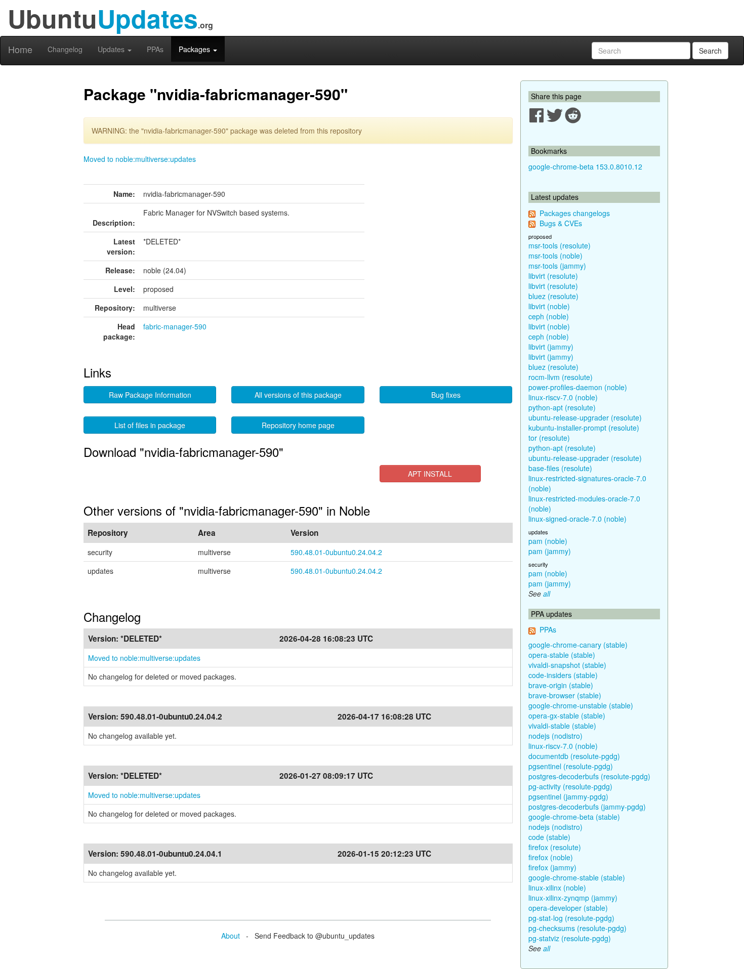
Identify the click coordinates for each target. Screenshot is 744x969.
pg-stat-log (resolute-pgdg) (571, 918)
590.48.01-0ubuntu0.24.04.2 (336, 552)
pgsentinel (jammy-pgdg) (568, 796)
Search (710, 51)
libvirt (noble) (549, 306)
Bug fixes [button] (446, 395)
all (546, 593)
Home (20, 49)
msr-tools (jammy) (557, 266)
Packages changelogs (575, 213)
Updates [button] (112, 49)
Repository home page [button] (298, 425)
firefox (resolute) (554, 847)
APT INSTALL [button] (430, 474)
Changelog (65, 49)
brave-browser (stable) (564, 695)
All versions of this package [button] (298, 395)
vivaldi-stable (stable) (562, 726)
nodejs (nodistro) (555, 736)
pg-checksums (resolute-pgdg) (577, 928)
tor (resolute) (549, 438)
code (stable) (549, 837)
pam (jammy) (549, 551)
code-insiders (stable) (563, 675)
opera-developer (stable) (568, 908)
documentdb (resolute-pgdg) (574, 756)
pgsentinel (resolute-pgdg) (570, 766)
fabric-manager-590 (174, 326)
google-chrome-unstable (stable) (580, 705)
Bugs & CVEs (561, 223)
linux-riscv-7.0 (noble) (563, 397)
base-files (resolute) (560, 468)
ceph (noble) (548, 316)
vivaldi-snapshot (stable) (567, 665)
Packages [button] (195, 49)
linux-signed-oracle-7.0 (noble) (577, 519)
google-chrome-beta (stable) (574, 817)
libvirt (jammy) (550, 347)
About (230, 936)
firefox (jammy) (552, 867)
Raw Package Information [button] (150, 395)
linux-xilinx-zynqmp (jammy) (572, 898)
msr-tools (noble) (555, 255)
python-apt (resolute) (562, 407)
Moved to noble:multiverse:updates (140, 159)
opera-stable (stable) (561, 655)
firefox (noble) (550, 857)
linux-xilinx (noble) (557, 887)
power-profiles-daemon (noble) (577, 387)
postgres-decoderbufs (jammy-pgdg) (587, 807)
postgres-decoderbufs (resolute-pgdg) (589, 776)
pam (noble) (547, 541)
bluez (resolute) (553, 296)
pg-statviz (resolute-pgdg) (569, 938)
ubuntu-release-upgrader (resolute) (585, 417)
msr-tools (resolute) (559, 245)
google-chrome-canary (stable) (578, 645)
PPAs (155, 49)
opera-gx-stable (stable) (566, 715)
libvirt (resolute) (553, 276)
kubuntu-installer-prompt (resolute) (583, 428)
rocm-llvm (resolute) (560, 377)
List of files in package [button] (149, 425)
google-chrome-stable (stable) (576, 877)
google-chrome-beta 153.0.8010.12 (585, 166)
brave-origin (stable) (560, 685)
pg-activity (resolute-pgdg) (570, 786)
